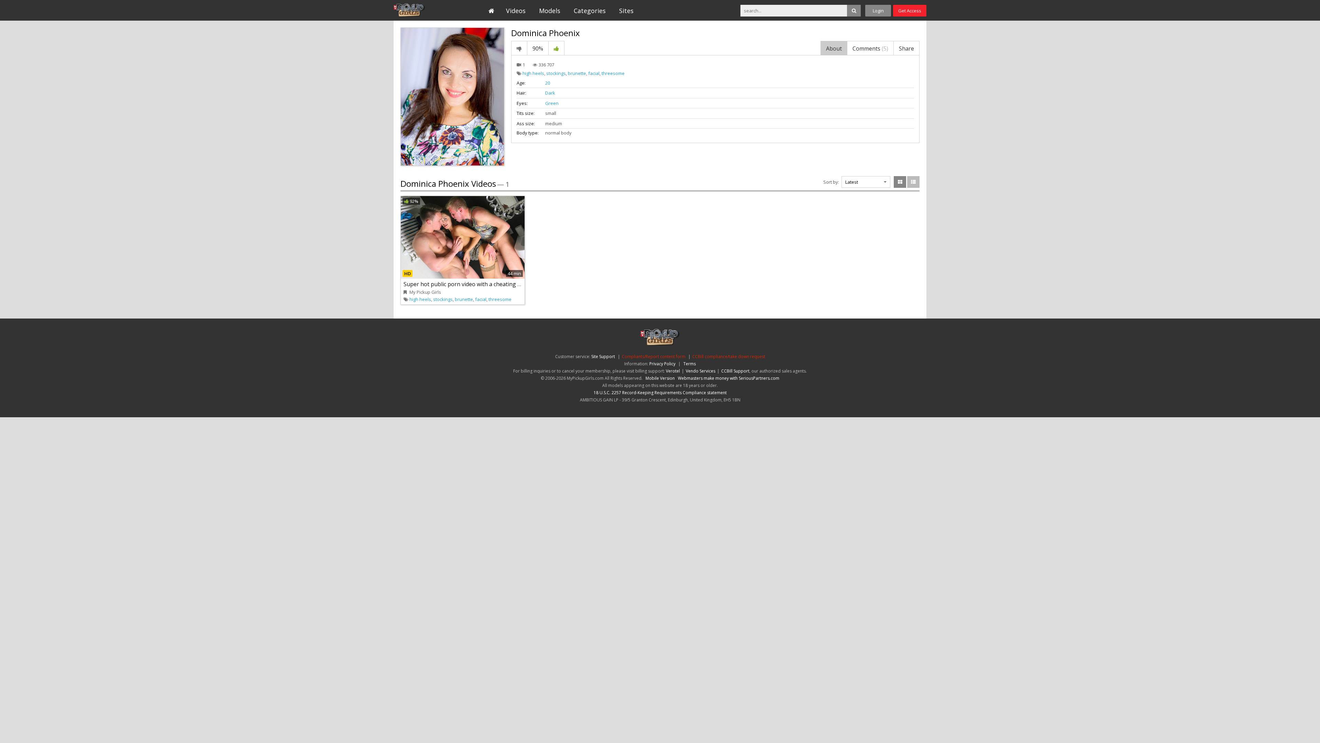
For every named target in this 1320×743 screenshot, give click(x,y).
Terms (689, 364)
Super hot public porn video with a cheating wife (466, 284)
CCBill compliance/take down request (728, 356)
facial (594, 73)
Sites (626, 11)
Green (552, 103)
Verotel (673, 371)
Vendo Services (700, 371)
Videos (516, 11)
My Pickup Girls (425, 10)
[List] (913, 182)
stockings (556, 73)
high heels (533, 73)
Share (906, 48)
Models (549, 11)
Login (878, 11)
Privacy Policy (662, 364)
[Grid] (900, 182)
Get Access (909, 11)
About (834, 48)
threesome (613, 73)
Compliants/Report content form (653, 356)
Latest (851, 182)
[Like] (556, 48)
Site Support (603, 356)
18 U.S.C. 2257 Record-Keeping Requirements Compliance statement (660, 393)
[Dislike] (519, 48)
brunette (577, 73)
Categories (590, 11)
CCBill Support (735, 371)
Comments (870, 48)
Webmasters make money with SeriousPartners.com (728, 378)
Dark (550, 93)
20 (547, 83)
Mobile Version (660, 378)
